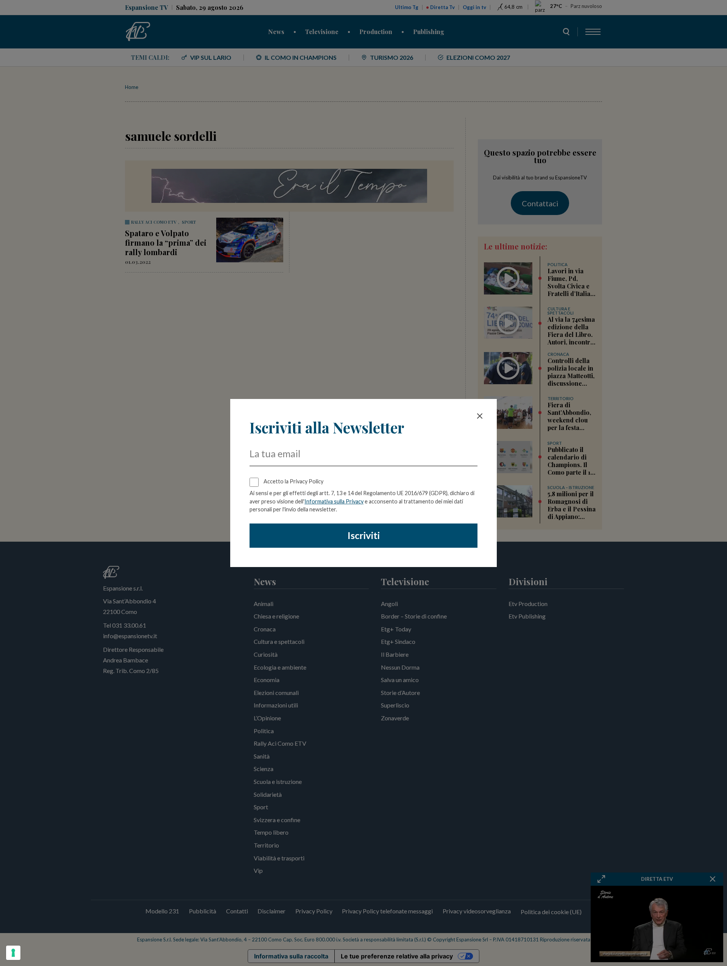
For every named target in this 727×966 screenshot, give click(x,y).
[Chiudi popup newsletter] (480, 416)
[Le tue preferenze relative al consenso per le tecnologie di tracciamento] (13, 953)
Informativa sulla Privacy (334, 501)
